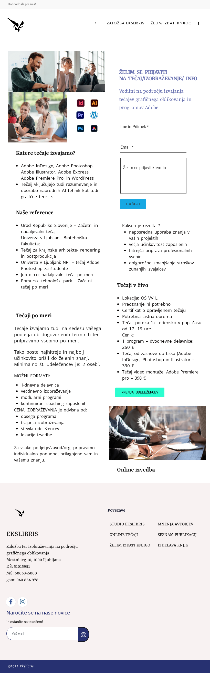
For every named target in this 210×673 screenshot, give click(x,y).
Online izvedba (136, 470)
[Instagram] (22, 602)
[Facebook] (11, 602)
